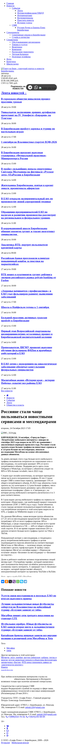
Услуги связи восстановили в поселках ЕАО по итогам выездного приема (28, 597)
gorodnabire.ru (7, 679)
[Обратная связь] (7, 731)
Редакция (5, 742)
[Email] (7, 735)
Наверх (4, 667)
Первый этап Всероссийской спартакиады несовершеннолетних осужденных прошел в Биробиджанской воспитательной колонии (26, 334)
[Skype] (21, 581)
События (10, 400)
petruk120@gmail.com (35, 707)
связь (8, 650)
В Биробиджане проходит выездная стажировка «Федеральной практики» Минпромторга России (23, 155)
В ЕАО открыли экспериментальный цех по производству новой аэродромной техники (27, 200)
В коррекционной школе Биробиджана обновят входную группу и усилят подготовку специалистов (28, 231)
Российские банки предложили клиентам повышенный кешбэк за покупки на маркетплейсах (25, 261)
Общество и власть (15, 405)
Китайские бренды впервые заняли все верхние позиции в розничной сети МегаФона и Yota (29, 637)
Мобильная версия (20, 742)
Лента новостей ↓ (14, 93)
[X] (10, 581)
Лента (9, 402)
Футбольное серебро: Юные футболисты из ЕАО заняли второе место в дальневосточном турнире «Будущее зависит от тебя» (27, 626)
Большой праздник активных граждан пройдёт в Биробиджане (24, 319)
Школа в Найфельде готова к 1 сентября (25, 307)
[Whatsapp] (7, 733)
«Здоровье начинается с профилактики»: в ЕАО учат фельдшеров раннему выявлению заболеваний (27, 293)
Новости (10, 398)
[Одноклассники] (6, 581)
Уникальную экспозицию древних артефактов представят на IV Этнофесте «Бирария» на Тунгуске (28, 115)
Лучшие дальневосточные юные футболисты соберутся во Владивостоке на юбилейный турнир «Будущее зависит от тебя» (27, 607)
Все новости (7, 391)
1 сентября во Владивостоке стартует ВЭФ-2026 (29, 142)
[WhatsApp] (17, 581)
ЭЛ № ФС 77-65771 (44, 686)
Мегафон (10, 648)
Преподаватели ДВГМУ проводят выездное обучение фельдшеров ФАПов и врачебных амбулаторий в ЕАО (26, 350)
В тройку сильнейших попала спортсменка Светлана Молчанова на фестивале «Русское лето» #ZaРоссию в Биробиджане (27, 171)
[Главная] (7, 395)
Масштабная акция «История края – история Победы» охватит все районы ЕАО (27, 381)
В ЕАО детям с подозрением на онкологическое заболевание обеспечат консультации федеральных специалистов (29, 366)
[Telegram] (25, 581)
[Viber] (14, 581)
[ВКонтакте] (2, 581)
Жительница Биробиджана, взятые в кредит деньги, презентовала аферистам (27, 187)
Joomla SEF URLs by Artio (7, 670)
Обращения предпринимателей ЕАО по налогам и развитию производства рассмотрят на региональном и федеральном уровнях (28, 215)
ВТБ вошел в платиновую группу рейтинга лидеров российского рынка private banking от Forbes (28, 277)
